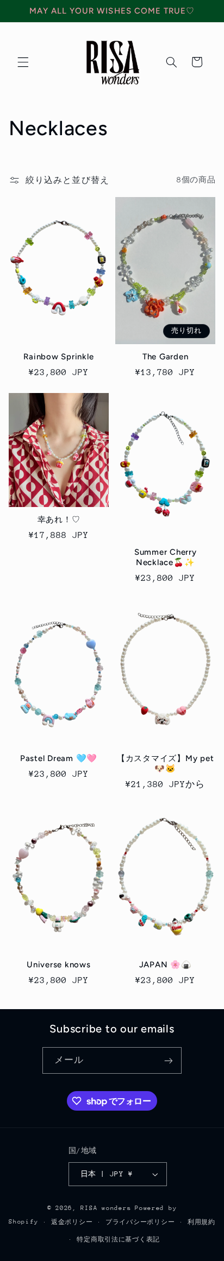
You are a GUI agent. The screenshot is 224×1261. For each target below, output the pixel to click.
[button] (22, 61)
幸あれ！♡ (59, 519)
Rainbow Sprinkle (58, 357)
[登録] (168, 1060)
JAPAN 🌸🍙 (165, 964)
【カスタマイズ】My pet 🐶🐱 (165, 763)
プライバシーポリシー (140, 1222)
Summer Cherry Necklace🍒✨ (165, 557)
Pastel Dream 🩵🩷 (58, 758)
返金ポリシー (71, 1222)
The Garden (165, 357)
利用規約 (201, 1222)
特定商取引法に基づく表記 (118, 1239)
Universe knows (59, 964)
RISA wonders (105, 1208)
